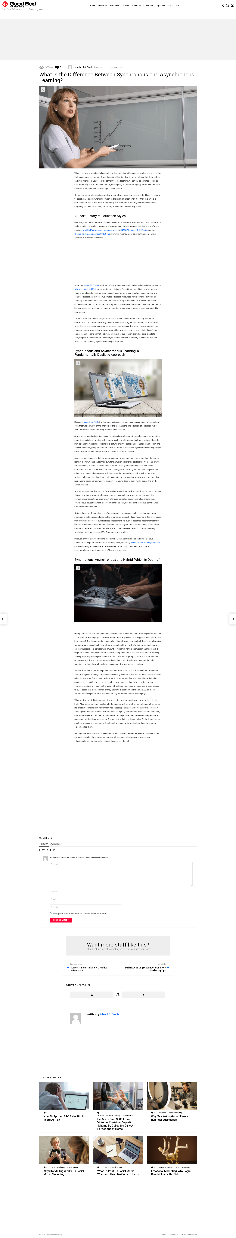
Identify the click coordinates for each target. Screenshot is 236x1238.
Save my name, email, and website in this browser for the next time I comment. (80, 914)
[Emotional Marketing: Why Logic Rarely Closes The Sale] (172, 1150)
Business (114, 5)
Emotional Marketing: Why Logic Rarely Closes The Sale (170, 1172)
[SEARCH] (227, 5)
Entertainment (131, 5)
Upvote (91, 995)
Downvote (143, 995)
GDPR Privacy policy (189, 1235)
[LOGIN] (232, 5)
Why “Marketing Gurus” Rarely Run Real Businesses (169, 1118)
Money (117, 1115)
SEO (52, 1113)
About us (102, 5)
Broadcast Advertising (113, 1167)
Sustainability (127, 1115)
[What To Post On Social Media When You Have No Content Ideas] (118, 1150)
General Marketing (105, 1115)
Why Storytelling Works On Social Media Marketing (63, 1172)
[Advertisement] (118, 39)
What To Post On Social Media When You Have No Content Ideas (117, 1172)
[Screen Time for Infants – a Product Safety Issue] (3, 619)
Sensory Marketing (182, 1167)
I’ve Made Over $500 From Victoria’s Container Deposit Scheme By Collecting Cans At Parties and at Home (115, 1124)
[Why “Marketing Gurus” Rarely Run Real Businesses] (172, 1096)
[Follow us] (223, 5)
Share (43, 89)
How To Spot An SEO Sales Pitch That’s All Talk (63, 1118)
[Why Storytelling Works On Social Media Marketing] (64, 1150)
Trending (118, 15)
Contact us (173, 1235)
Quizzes (161, 5)
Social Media (72, 1167)
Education (173, 5)
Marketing (148, 5)
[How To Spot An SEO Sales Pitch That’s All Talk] (64, 1096)
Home (92, 5)
